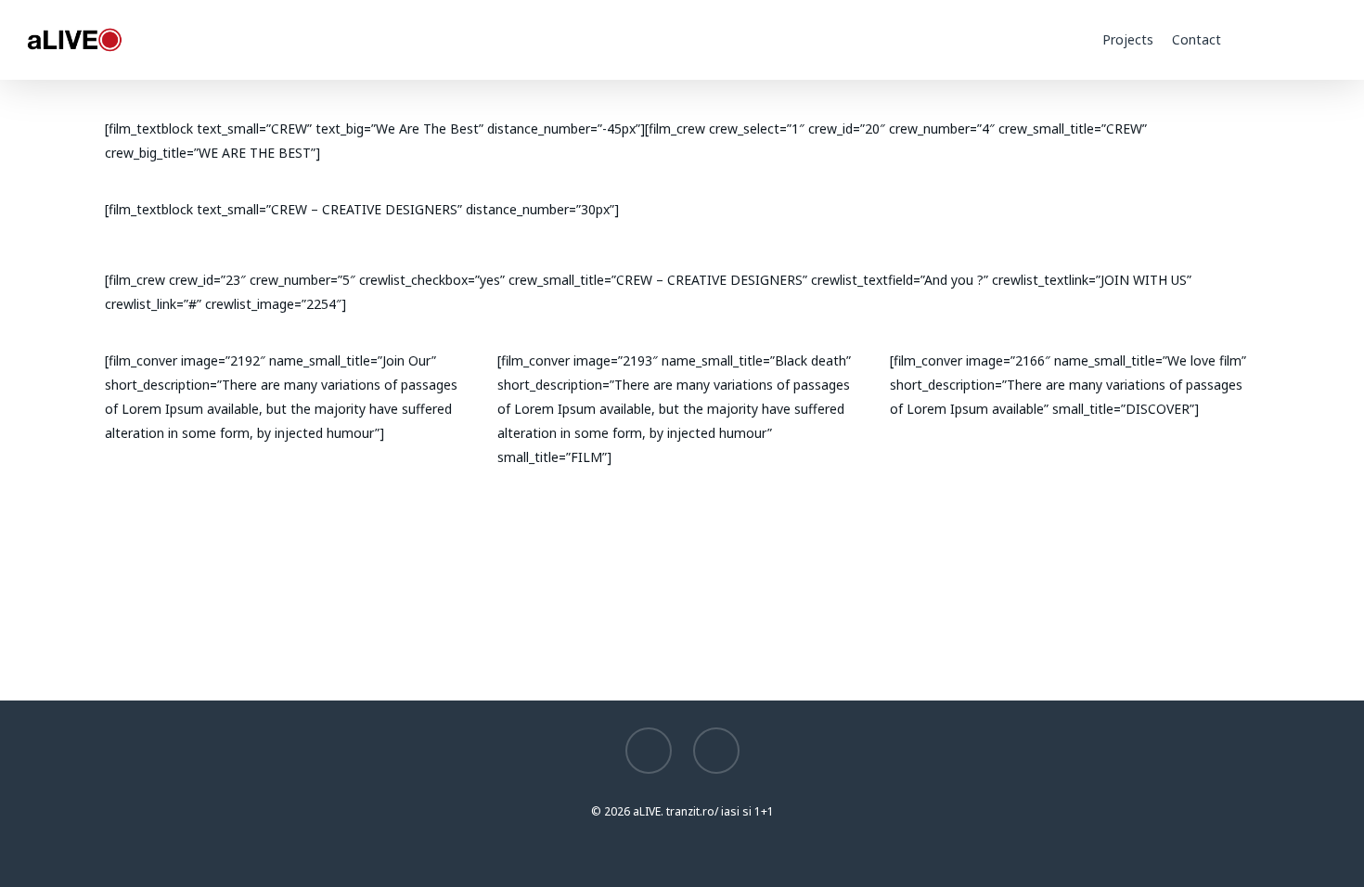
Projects (1127, 39)
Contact (1196, 39)
